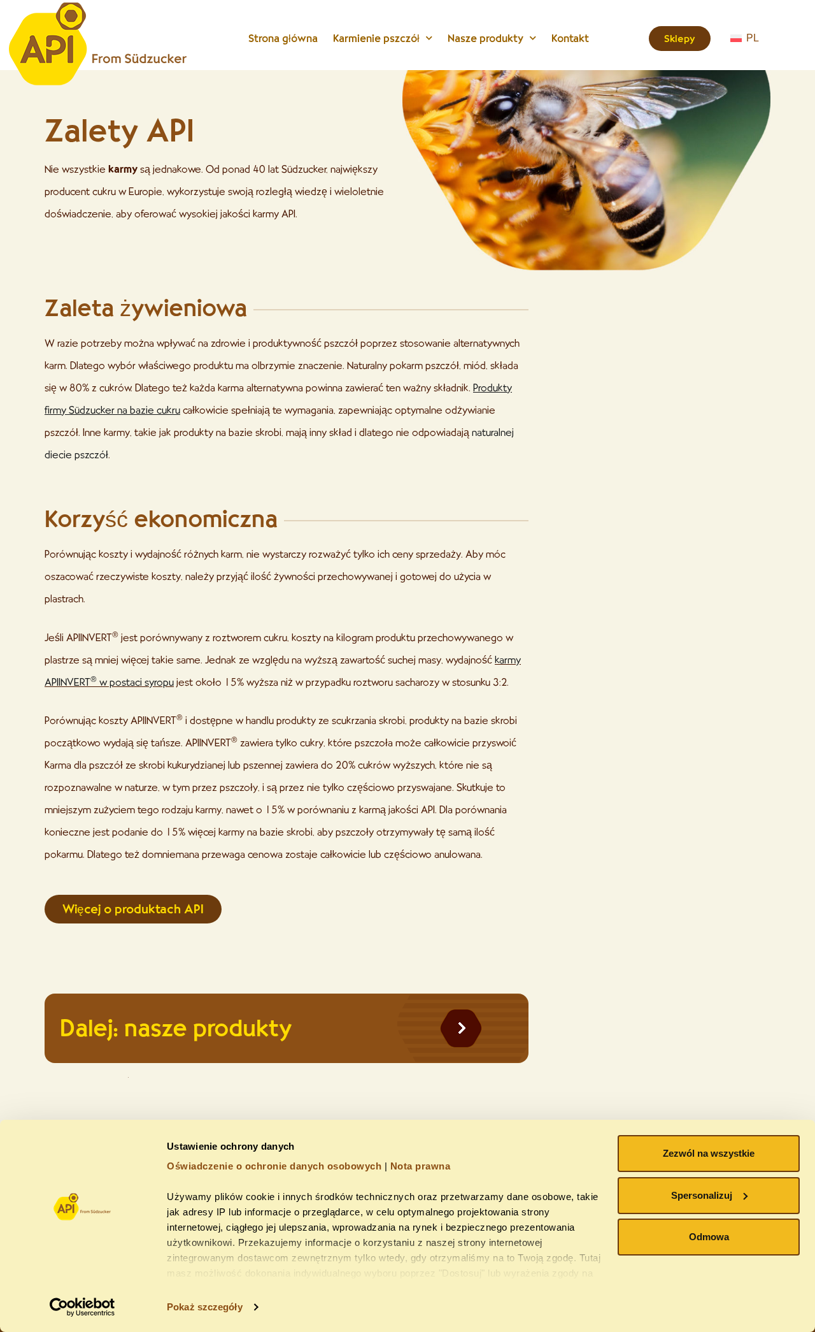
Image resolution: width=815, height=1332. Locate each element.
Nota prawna (420, 1166)
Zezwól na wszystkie (709, 1153)
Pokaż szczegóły (205, 1306)
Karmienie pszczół (376, 38)
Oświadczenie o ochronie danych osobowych (274, 1166)
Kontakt (570, 38)
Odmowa (709, 1236)
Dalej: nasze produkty (176, 1027)
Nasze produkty (485, 38)
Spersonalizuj (701, 1195)
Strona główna (283, 38)
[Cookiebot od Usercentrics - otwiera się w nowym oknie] (82, 1307)
